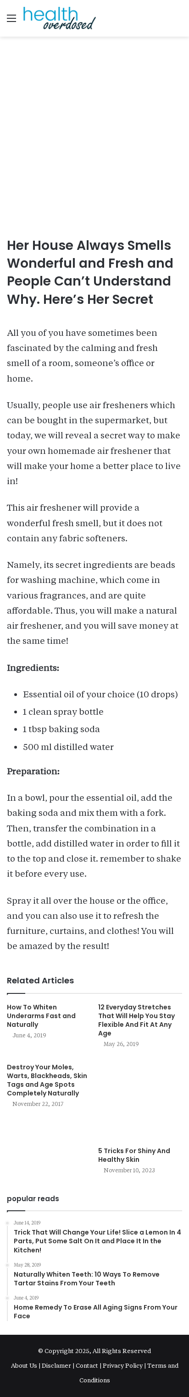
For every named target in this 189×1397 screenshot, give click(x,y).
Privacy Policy (123, 1365)
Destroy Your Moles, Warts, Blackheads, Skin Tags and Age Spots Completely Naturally (47, 1080)
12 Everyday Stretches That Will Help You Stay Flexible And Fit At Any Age (136, 1020)
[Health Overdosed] (59, 18)
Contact (87, 1365)
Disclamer (56, 1365)
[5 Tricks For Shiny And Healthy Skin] (140, 1100)
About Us (25, 1365)
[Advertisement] (94, 137)
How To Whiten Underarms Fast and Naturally (41, 1016)
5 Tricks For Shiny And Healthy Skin (134, 1155)
